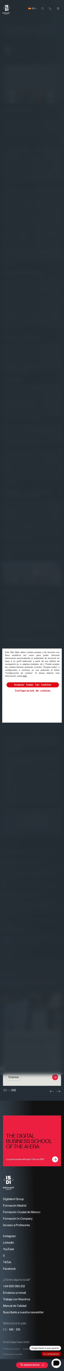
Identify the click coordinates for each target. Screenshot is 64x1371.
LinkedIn (8, 1242)
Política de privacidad (12, 1354)
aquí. (25, 676)
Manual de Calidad (14, 1306)
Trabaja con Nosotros (16, 1299)
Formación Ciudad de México (21, 1212)
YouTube (8, 1249)
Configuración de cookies (33, 690)
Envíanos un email (14, 1293)
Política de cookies (11, 1349)
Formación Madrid (14, 1205)
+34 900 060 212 (14, 1286)
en (18, 1329)
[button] (51, 1091)
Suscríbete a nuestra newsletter (23, 1312)
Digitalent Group (13, 1199)
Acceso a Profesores (16, 1225)
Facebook (9, 1268)
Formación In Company (18, 1218)
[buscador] (43, 8)
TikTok (7, 1262)
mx (11, 1329)
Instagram (9, 1236)
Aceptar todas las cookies (32, 684)
